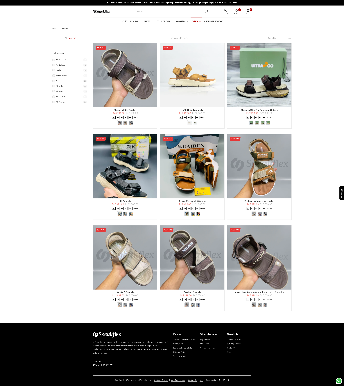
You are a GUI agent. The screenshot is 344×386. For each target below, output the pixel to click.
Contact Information (207, 347)
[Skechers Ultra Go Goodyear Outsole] (259, 75)
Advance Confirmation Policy (184, 339)
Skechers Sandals (192, 292)
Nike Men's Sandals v (125, 292)
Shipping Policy (179, 352)
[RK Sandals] (125, 166)
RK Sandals (125, 201)
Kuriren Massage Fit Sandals (192, 201)
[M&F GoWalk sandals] (192, 75)
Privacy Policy (178, 343)
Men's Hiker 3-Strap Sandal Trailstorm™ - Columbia (259, 292)
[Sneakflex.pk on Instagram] (224, 380)
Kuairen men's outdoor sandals (259, 201)
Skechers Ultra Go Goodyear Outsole (259, 110)
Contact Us (231, 347)
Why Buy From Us (234, 343)
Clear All (72, 38)
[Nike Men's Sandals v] (125, 257)
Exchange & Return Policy (183, 347)
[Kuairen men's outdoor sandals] (259, 166)
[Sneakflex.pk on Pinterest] (229, 380)
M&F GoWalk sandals (192, 110)
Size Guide (204, 343)
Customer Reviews (234, 339)
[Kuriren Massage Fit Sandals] (192, 166)
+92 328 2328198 (103, 365)
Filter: (67, 38)
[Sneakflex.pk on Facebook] (219, 380)
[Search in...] (206, 11)
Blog (229, 352)
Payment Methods (207, 339)
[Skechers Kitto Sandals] (125, 75)
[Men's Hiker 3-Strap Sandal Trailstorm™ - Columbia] (259, 257)
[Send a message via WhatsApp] (339, 381)
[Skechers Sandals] (192, 257)
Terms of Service (179, 356)
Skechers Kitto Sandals (125, 110)
